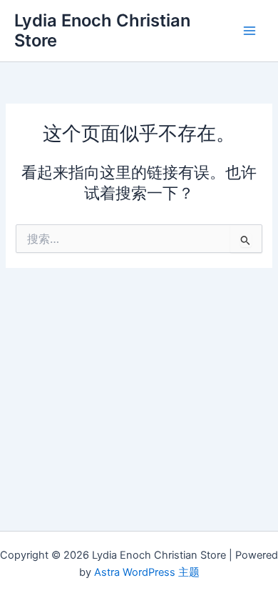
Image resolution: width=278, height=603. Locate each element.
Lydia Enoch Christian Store (102, 30)
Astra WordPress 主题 (147, 572)
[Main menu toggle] (249, 30)
